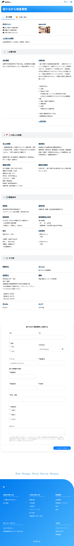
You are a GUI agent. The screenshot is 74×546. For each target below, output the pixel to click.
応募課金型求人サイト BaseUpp (13, 531)
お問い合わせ (60, 531)
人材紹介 (32, 506)
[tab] (8, 17)
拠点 (57, 506)
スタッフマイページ (62, 528)
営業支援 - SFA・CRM (35, 516)
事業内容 (32, 500)
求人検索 (5, 503)
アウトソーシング (34, 509)
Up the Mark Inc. (8, 528)
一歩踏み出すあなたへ (10, 500)
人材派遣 (32, 503)
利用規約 (58, 534)
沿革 (57, 509)
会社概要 (58, 500)
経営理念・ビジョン (62, 503)
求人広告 (32, 513)
